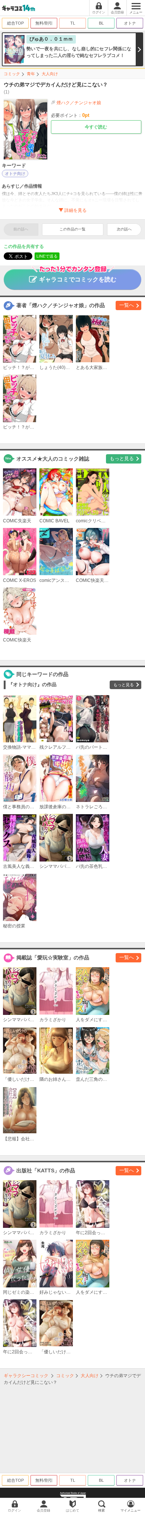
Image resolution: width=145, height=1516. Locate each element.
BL (101, 23)
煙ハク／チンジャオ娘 (79, 102)
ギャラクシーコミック (26, 1375)
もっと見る (122, 458)
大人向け (50, 73)
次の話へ (124, 229)
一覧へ (126, 305)
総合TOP (15, 23)
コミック (12, 73)
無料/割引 (44, 23)
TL (72, 23)
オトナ (130, 23)
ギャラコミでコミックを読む (77, 279)
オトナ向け (15, 173)
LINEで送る (47, 256)
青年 (31, 73)
